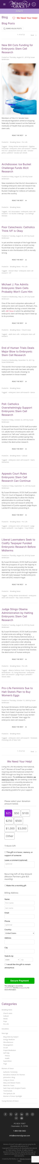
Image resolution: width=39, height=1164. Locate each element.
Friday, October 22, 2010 (18, 420)
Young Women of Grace (10, 1101)
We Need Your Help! (26, 18)
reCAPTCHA (8, 988)
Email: (7, 913)
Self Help (6, 1053)
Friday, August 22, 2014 (17, 177)
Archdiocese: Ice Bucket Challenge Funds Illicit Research (16, 168)
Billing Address (11, 892)
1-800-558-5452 (19, 1131)
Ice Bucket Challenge (16, 214)
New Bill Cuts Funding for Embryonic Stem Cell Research (17, 49)
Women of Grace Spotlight (12, 1096)
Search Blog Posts (14, 28)
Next (32, 35)
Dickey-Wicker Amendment (18, 146)
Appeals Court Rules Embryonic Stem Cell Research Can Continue (16, 477)
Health (7, 1058)
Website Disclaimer (26, 1159)
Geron (33, 392)
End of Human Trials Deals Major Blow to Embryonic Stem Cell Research (18, 351)
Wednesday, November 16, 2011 (20, 360)
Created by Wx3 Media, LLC (10, 1159)
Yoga (5, 1064)
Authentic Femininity (10, 1072)
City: (6, 947)
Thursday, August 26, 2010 (18, 555)
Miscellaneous (8, 1042)
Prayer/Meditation (9, 1050)
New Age (5, 1033)
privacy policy (23, 988)
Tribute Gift (10, 845)
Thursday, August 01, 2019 (18, 57)
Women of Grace (8, 1068)
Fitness (7, 1056)
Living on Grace (8, 1080)
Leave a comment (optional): (16, 860)
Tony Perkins (29, 528)
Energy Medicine (9, 1039)
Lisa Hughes (19, 528)
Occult (5, 1048)
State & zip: (9, 956)
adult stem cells (14, 334)
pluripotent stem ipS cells (17, 151)
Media (5, 1019)
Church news (26, 330)
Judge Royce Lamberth (24, 674)
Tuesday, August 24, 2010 (18, 625)
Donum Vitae (13, 271)
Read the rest (17, 135)
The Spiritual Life (9, 1093)
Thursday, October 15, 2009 (19, 700)
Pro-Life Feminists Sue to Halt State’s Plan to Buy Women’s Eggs (17, 692)
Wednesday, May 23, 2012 (18, 297)
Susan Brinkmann (8, 362)
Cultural (24, 456)
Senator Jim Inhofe (20, 153)
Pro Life (24, 142)
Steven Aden (6, 677)
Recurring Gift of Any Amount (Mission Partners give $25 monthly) (18, 876)
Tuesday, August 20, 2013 (18, 236)
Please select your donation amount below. (17, 802)
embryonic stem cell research (20, 148)
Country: (8, 929)
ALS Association (14, 211)
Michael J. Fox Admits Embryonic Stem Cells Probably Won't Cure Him (17, 288)
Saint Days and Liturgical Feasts (14, 1088)
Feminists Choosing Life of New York (19, 739)
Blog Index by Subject (10, 1037)
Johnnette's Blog (9, 1077)
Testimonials (7, 1091)
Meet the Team (8, 1085)
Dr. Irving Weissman (19, 672)
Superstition (7, 1061)
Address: (8, 938)
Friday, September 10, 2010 (19, 486)
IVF (10, 273)
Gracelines (5, 1029)
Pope (5, 1021)
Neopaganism (8, 1045)
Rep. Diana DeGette (23, 598)
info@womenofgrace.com (19, 1135)
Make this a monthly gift (16, 885)
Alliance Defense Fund (16, 670)
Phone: (7, 921)
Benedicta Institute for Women (14, 1075)
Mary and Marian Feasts (11, 1083)
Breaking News (15, 142)
